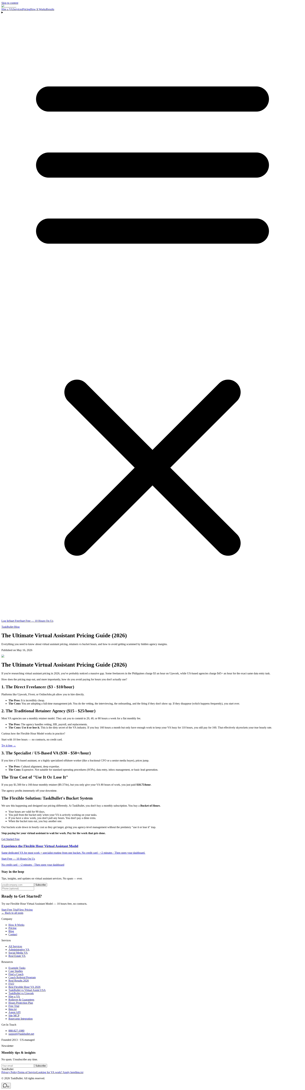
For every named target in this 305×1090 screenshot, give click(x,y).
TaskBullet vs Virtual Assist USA (27, 990)
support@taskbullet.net (21, 1033)
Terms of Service (27, 1072)
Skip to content (9, 2)
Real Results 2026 (18, 980)
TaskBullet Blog (10, 626)
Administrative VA (18, 949)
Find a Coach (15, 974)
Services (17, 9)
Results (50, 9)
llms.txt (12, 1009)
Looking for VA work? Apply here (56, 1072)
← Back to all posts (12, 912)
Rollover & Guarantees (21, 999)
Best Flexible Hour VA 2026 (24, 986)
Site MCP (13, 1015)
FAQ (11, 983)
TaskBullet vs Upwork (21, 993)
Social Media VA (18, 952)
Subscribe (40, 884)
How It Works (38, 9)
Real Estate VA (17, 955)
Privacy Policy (9, 1072)
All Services (15, 946)
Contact (12, 934)
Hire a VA (7, 9)
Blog (11, 931)
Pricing (26, 9)
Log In (5, 620)
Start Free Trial (9, 909)
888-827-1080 (16, 1030)
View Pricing (25, 909)
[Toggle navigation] (152, 315)
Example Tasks (16, 967)
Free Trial (13, 1005)
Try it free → (8, 745)
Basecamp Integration (20, 1018)
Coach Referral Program (22, 977)
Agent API (14, 1012)
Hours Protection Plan (20, 1002)
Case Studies (15, 971)
